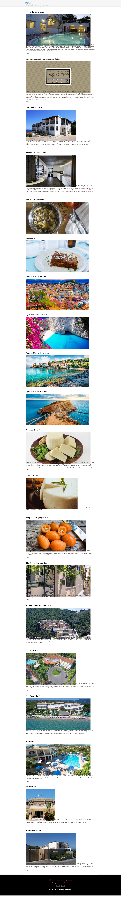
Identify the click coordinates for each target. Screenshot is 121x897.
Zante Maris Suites (34, 830)
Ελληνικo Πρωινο (51, 3)
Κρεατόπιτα (30, 238)
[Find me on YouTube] (64, 886)
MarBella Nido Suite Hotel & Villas (40, 605)
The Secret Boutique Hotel (37, 563)
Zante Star (30, 741)
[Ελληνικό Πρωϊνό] (28, 3)
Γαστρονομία (75, 3)
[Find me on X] (59, 886)
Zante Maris (31, 786)
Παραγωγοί (67, 3)
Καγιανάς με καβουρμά (35, 199)
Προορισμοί (87, 3)
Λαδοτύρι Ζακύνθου (33, 430)
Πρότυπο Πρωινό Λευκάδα (36, 391)
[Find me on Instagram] (62, 886)
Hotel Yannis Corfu (34, 107)
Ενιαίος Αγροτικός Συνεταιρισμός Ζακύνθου (43, 59)
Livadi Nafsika (32, 650)
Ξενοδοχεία (60, 3)
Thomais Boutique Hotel (36, 152)
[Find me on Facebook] (57, 886)
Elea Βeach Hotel (33, 696)
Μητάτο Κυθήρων (33, 475)
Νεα (81, 3)
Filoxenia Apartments (35, 12)
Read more (56, 50)
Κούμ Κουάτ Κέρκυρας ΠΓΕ (37, 517)
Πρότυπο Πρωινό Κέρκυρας (36, 276)
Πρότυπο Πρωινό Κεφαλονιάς (37, 353)
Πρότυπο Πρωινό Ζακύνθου (36, 314)
